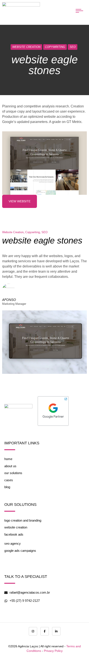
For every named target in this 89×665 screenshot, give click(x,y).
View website (19, 201)
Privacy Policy (53, 650)
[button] (79, 10)
